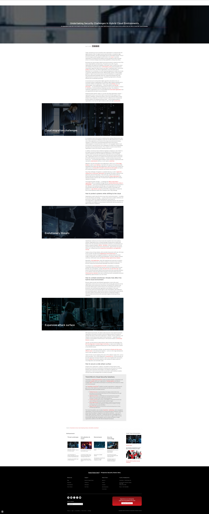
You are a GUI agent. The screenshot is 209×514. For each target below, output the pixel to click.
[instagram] (77, 498)
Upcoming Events (105, 486)
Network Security (92, 406)
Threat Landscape (72, 437)
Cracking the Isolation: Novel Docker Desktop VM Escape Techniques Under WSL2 (86, 455)
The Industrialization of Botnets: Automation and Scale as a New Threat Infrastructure (73, 455)
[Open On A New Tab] (96, 46)
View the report (129, 445)
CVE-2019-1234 (115, 268)
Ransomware (98, 437)
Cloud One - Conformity (108, 410)
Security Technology (110, 438)
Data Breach (96, 427)
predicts (87, 69)
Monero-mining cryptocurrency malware (111, 258)
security (92, 381)
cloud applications (95, 260)
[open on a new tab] (74, 498)
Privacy (68, 510)
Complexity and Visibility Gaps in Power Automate (73, 459)
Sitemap (89, 510)
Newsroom (69, 482)
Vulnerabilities (91, 427)
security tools (117, 100)
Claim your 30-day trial (126, 503)
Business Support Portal (89, 480)
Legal (72, 510)
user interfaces (97, 165)
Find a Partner (69, 486)
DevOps (113, 83)
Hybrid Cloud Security (97, 379)
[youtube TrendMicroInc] (80, 498)
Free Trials (86, 486)
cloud (112, 57)
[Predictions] (133, 454)
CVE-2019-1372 (105, 268)
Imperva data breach (114, 176)
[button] (75, 504)
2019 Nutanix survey (107, 66)
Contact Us (87, 482)
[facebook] (95, 46)
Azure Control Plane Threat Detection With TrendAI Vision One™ (86, 460)
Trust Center (104, 489)
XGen (91, 382)
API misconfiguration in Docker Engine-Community (97, 344)
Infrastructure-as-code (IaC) (91, 273)
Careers (103, 482)
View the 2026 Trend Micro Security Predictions (133, 461)
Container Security (93, 399)
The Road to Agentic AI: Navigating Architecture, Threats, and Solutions (111, 460)
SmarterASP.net (109, 356)
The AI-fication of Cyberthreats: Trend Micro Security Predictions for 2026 (99, 459)
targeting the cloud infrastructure (107, 253)
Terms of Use (83, 510)
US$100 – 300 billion (103, 245)
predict (91, 359)
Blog (68, 480)
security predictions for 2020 (99, 266)
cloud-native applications (115, 89)
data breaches (94, 161)
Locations (103, 484)
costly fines (111, 161)
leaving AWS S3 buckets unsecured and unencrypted (105, 167)
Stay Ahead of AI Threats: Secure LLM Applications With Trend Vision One (112, 455)
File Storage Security (93, 402)
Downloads (87, 484)
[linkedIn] (98, 46)
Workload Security (93, 391)
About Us (103, 480)
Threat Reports (70, 484)
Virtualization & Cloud (74, 427)
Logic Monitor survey (96, 189)
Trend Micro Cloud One (92, 386)
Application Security (93, 395)
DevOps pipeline (110, 381)
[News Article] (93, 46)
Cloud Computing (81, 427)
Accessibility (77, 510)
